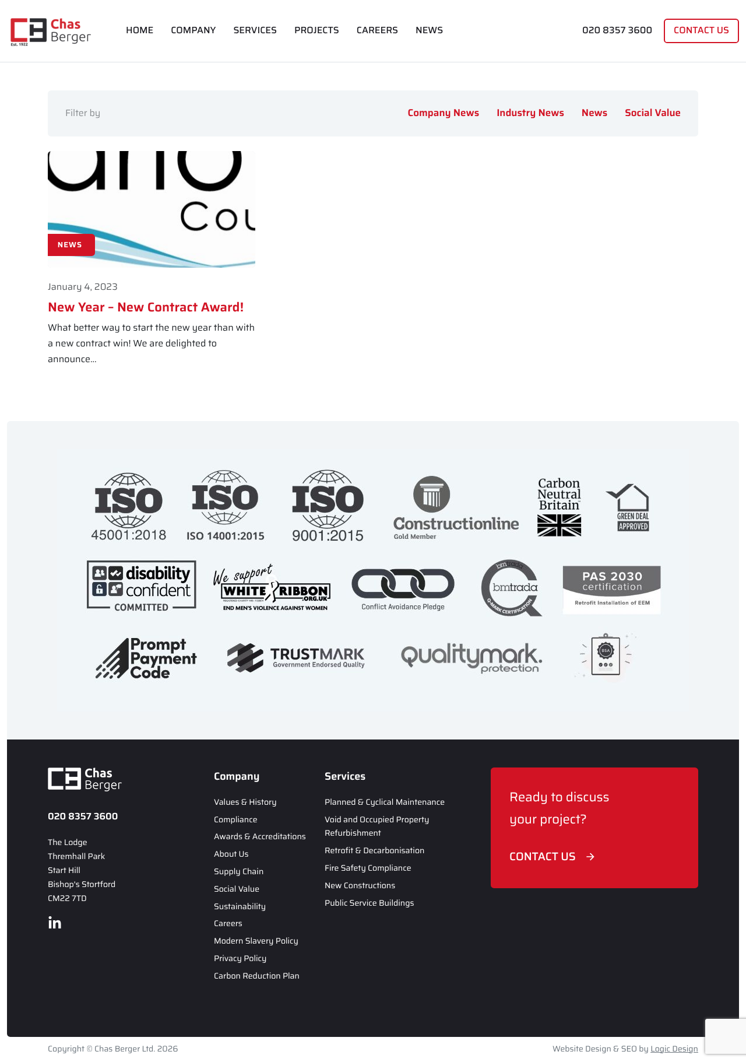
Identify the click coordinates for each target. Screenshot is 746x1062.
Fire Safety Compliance (368, 868)
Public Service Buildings (369, 903)
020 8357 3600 (617, 30)
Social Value (653, 113)
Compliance (235, 820)
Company (193, 30)
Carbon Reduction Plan (257, 976)
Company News (444, 113)
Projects (316, 30)
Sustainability (240, 906)
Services (255, 30)
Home (139, 30)
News (429, 30)
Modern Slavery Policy (256, 941)
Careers (377, 30)
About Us (231, 854)
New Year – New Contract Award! (146, 307)
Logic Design (674, 1049)
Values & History (245, 802)
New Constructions (360, 885)
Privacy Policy (240, 958)
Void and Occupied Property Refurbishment (377, 827)
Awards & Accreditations (260, 836)
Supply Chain (238, 871)
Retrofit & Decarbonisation (374, 850)
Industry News (530, 113)
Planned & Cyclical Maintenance (385, 802)
